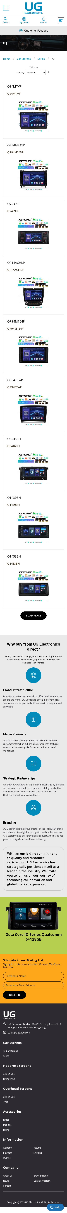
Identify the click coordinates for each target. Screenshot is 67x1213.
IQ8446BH (13, 446)
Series (41, 59)
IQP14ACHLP (15, 270)
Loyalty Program (42, 1180)
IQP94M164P (14, 328)
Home (7, 59)
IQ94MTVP (13, 93)
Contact (7, 1185)
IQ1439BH (13, 505)
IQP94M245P (14, 152)
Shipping (38, 1152)
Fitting (6, 1129)
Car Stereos (24, 59)
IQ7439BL (12, 211)
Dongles (7, 1124)
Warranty (7, 1147)
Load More (33, 615)
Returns (37, 1147)
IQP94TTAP (14, 387)
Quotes (7, 1157)
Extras (6, 1119)
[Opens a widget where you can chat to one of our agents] (55, 1207)
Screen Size (9, 1073)
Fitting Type (9, 1078)
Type (5, 1101)
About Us (7, 1175)
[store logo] (33, 8)
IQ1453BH (13, 563)
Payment (7, 1152)
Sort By (20, 72)
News (6, 1180)
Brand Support (41, 1175)
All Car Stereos (10, 1050)
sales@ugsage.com (19, 1032)
